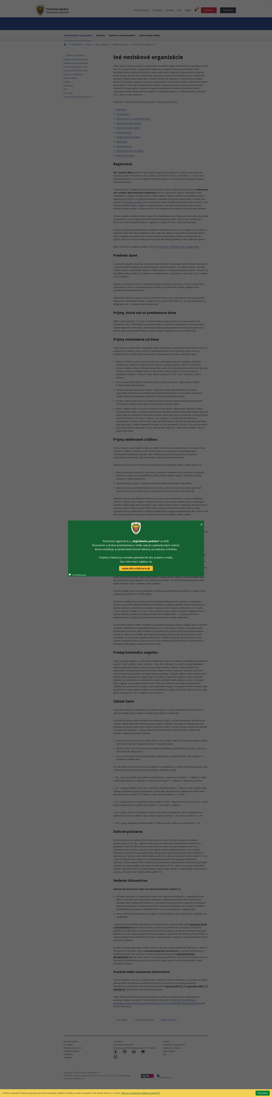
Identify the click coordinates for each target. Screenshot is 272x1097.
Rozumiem (262, 1093)
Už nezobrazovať (79, 575)
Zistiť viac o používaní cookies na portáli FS (140, 1093)
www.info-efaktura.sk (136, 568)
